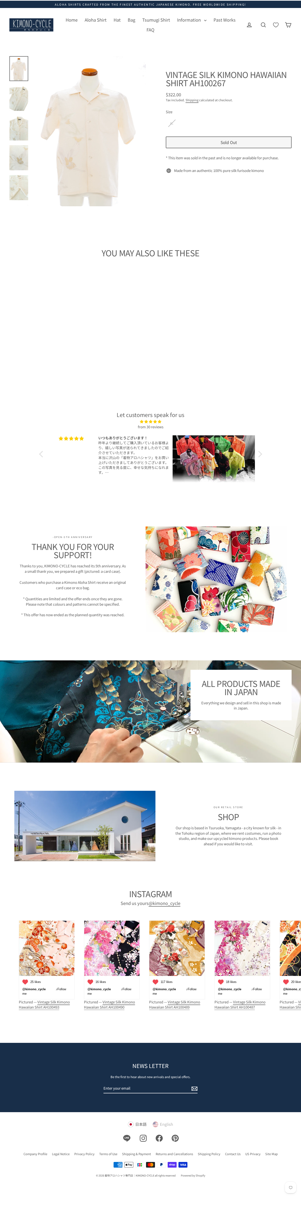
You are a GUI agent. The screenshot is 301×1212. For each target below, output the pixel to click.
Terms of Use (108, 1154)
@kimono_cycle (164, 903)
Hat (117, 20)
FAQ (150, 30)
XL (171, 123)
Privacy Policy (84, 1154)
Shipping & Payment (136, 1154)
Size (169, 111)
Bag (131, 20)
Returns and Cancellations (174, 1154)
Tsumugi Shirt (156, 20)
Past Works (225, 20)
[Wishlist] (275, 24)
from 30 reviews (150, 426)
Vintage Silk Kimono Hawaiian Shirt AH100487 (239, 1004)
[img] (150, 422)
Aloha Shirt (96, 20)
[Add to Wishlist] (65, 335)
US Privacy (253, 1154)
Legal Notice (61, 1154)
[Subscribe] (194, 1088)
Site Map (271, 1154)
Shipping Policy (209, 1154)
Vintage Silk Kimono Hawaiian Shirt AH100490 (109, 1004)
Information (189, 20)
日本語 (141, 1124)
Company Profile (35, 1154)
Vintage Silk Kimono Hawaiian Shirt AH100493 (44, 1004)
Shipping (192, 100)
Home (72, 20)
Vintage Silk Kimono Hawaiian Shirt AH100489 (174, 1004)
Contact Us (233, 1154)
